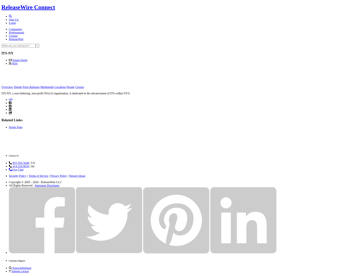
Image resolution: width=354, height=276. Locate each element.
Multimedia (47, 87)
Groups (13, 35)
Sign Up (14, 19)
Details (18, 87)
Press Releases (31, 87)
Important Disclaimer (47, 185)
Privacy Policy (58, 175)
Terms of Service (38, 175)
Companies (15, 29)
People (70, 87)
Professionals (16, 32)
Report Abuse (77, 175)
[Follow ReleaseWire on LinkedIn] (243, 252)
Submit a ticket (20, 271)
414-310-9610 (21, 166)
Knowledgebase (22, 268)
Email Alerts (20, 60)
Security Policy (18, 175)
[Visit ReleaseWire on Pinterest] (176, 252)
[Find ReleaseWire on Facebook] (42, 252)
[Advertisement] (177, 76)
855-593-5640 (21, 163)
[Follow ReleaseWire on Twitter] (109, 252)
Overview (7, 87)
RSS (15, 63)
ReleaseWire (16, 39)
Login (12, 23)
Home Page (15, 127)
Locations (60, 87)
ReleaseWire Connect (28, 7)
